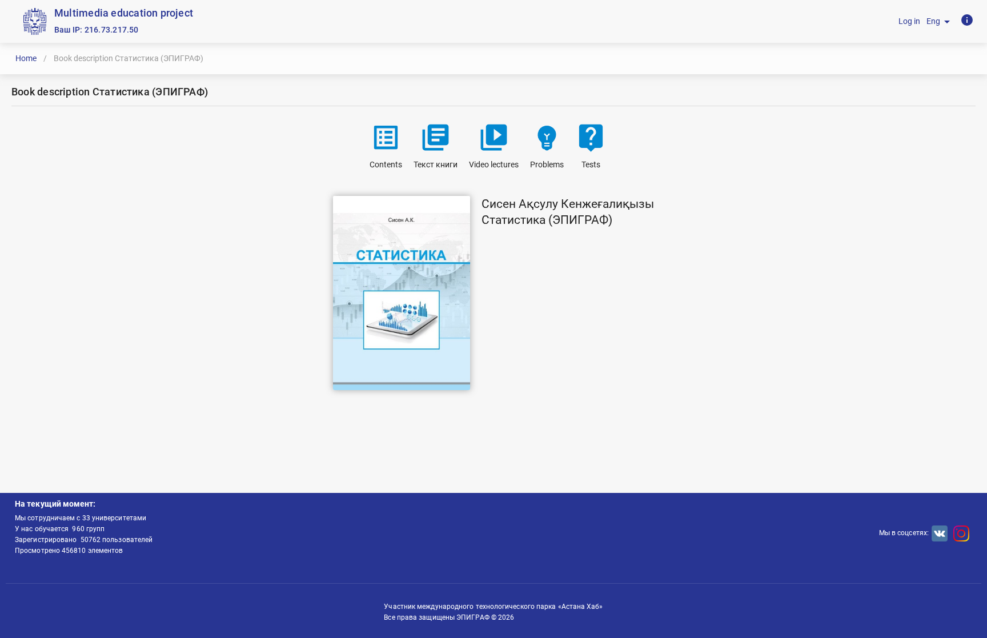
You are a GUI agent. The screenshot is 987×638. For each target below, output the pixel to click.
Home (26, 58)
